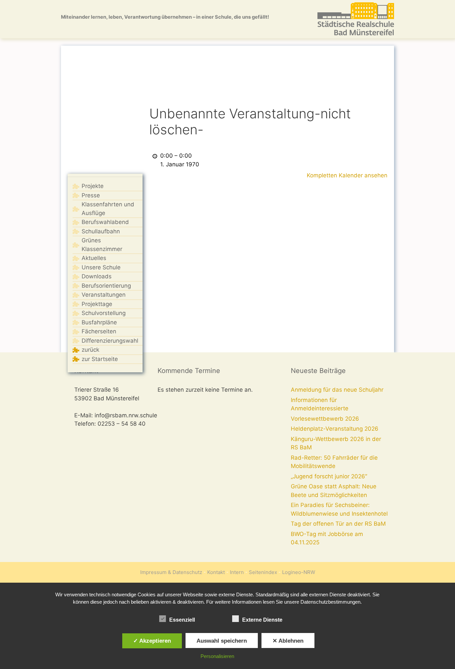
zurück (90, 349)
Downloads (97, 276)
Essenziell (182, 620)
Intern (237, 572)
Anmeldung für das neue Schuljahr (337, 389)
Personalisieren (217, 656)
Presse (91, 195)
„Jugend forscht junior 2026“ (329, 476)
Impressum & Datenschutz (171, 572)
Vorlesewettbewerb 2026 (325, 418)
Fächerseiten (99, 331)
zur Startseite (100, 359)
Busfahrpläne (99, 322)
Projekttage (97, 304)
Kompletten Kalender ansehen (347, 175)
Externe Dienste (262, 620)
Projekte (93, 186)
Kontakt (216, 572)
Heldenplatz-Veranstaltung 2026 (334, 428)
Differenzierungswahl (110, 340)
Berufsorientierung (106, 285)
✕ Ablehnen (287, 641)
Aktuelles (94, 258)
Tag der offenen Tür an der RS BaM (338, 523)
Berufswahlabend (105, 222)
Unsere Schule (101, 267)
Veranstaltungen (104, 294)
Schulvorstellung (104, 313)
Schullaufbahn (101, 231)
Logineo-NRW (298, 572)
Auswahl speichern (222, 641)
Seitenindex (263, 572)
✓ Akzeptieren (152, 641)
